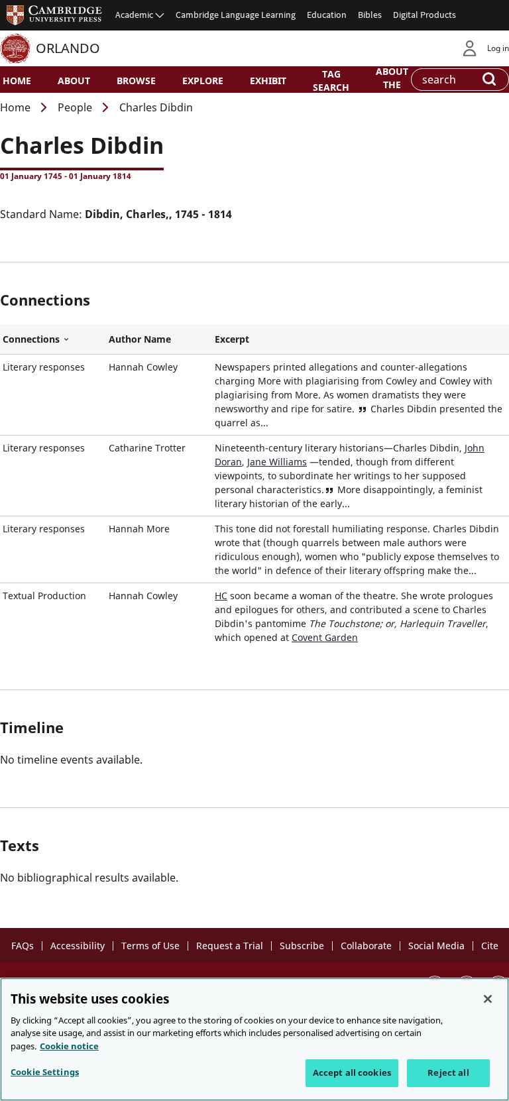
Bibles (370, 15)
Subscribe (302, 945)
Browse (136, 80)
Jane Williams (277, 461)
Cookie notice (69, 1046)
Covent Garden (325, 637)
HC (221, 595)
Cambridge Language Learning (236, 15)
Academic (134, 15)
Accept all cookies (352, 1072)
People (75, 107)
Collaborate (366, 945)
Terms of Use (150, 945)
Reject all (448, 1072)
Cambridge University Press (54, 15)
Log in (498, 48)
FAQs (22, 945)
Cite (489, 945)
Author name (140, 339)
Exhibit (268, 80)
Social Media (436, 945)
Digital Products (424, 15)
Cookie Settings (45, 1072)
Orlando (68, 48)
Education (327, 15)
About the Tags (392, 83)
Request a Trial (229, 945)
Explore (202, 80)
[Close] (487, 999)
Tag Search (331, 80)
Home (17, 80)
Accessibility (77, 945)
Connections (53, 339)
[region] (254, 1039)
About (74, 80)
